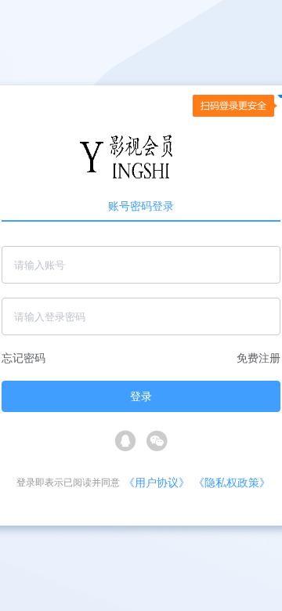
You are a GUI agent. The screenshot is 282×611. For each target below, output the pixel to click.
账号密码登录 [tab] (141, 206)
